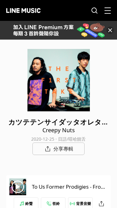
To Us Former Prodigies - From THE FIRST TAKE (69, 190)
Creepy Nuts (58, 130)
